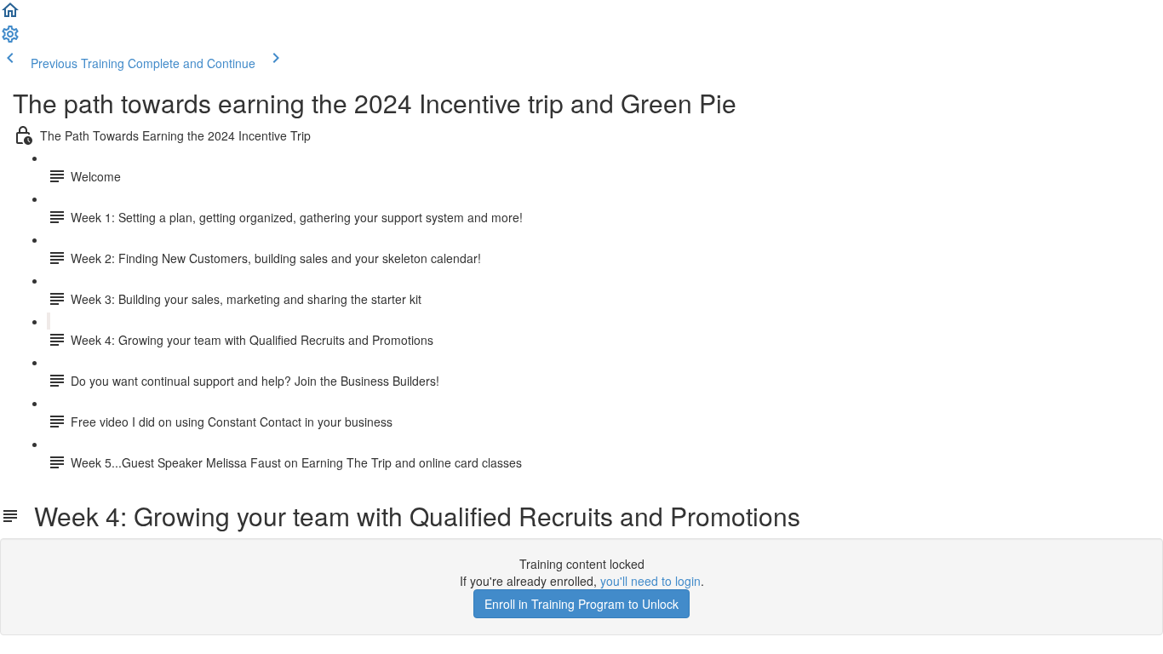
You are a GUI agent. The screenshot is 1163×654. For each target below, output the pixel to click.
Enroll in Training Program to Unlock (581, 603)
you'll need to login (650, 580)
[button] (10, 15)
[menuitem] (10, 39)
